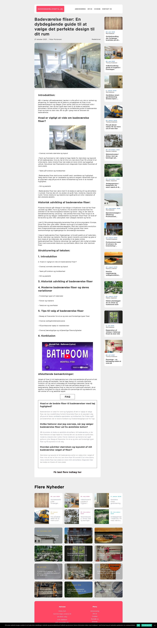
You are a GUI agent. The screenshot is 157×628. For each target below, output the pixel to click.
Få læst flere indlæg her (67, 472)
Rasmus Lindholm (111, 151)
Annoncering (80, 9)
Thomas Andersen (111, 62)
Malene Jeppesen (111, 180)
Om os (89, 9)
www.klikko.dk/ (64, 622)
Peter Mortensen (55, 39)
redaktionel (96, 39)
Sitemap (94, 621)
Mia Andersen (110, 33)
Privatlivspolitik (146, 625)
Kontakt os (107, 9)
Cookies (97, 9)
